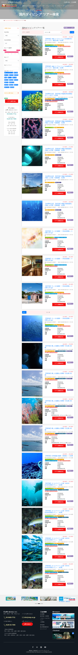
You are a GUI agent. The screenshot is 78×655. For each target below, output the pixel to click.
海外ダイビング (36, 5)
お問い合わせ (27, 624)
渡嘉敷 (12, 87)
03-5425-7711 (11, 114)
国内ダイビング (26, 5)
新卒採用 (42, 624)
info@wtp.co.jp (29, 617)
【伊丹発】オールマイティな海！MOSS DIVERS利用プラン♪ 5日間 (57, 484)
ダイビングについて (68, 5)
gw (6, 77)
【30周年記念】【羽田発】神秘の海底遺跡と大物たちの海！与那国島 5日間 (58, 149)
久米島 (15, 77)
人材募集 (42, 622)
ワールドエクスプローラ (9, 20)
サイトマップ (43, 629)
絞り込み (8, 28)
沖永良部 (7, 87)
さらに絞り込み (9, 93)
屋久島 (7, 82)
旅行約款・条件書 (44, 616)
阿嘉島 (11, 79)
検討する (71, 56)
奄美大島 (12, 82)
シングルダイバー (9, 72)
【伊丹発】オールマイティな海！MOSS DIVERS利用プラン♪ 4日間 (57, 511)
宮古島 (7, 79)
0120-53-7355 (11, 119)
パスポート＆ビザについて (45, 619)
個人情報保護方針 (44, 627)
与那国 (16, 72)
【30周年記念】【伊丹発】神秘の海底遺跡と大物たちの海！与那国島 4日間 (58, 204)
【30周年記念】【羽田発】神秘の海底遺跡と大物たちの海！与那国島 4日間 (58, 122)
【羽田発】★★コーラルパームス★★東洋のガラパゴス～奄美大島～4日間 (58, 67)
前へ (25, 312)
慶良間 (11, 84)
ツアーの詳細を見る (59, 57)
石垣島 (16, 79)
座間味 (16, 75)
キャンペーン (46, 5)
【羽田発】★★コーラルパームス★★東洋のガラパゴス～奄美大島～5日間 (58, 39)
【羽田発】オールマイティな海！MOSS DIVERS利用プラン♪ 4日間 (57, 566)
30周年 (11, 75)
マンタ (10, 77)
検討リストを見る (70, 27)
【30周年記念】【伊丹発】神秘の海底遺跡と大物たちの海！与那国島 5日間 (58, 177)
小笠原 (7, 75)
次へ (71, 32)
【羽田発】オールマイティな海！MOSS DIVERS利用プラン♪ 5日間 (57, 539)
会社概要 (42, 614)
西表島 (7, 84)
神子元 (16, 84)
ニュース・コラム (56, 5)
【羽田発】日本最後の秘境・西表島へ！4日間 (59, 456)
